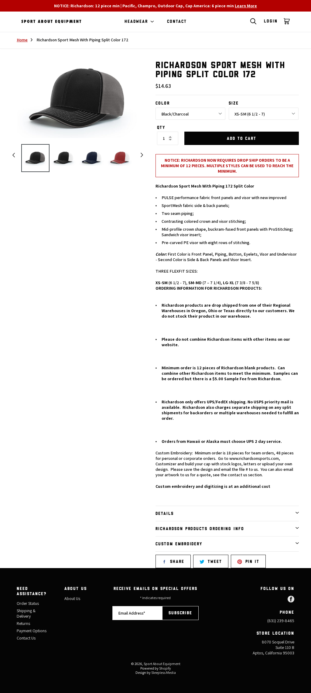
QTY (161, 127)
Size (234, 103)
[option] (35, 161)
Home (22, 40)
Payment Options (31, 630)
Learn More (246, 6)
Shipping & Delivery (26, 613)
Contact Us (26, 638)
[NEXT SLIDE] (141, 155)
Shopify (165, 668)
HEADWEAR (136, 22)
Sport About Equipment (162, 663)
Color (163, 103)
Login (271, 21)
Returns (23, 623)
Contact (177, 21)
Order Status (28, 603)
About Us (72, 598)
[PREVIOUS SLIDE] (13, 155)
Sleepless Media (163, 672)
